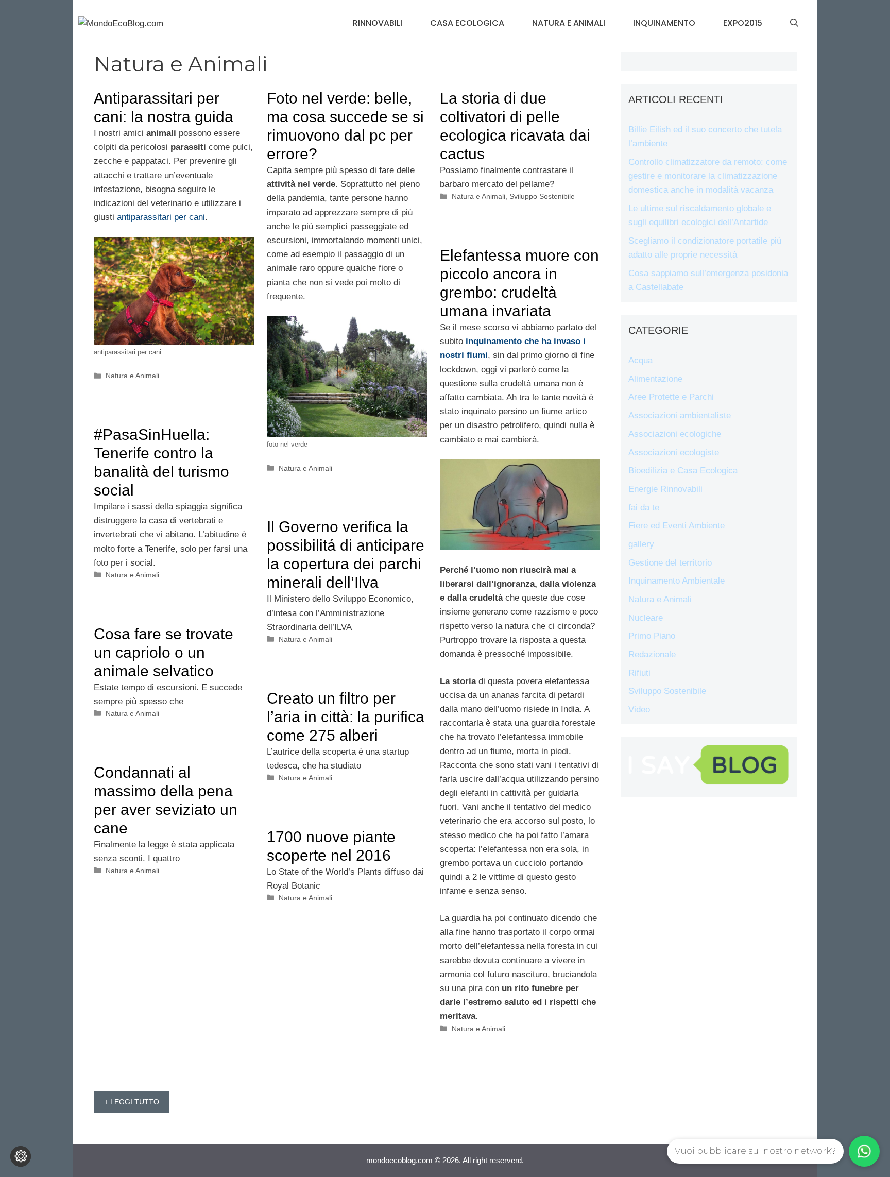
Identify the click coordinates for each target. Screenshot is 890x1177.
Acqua (640, 360)
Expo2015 (742, 23)
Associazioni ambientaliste (679, 415)
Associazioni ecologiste (673, 452)
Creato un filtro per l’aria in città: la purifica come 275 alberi (345, 717)
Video (639, 709)
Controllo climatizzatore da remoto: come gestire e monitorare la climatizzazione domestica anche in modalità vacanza (707, 176)
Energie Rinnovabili (665, 489)
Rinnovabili (377, 23)
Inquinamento (664, 23)
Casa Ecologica (467, 23)
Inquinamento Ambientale (676, 581)
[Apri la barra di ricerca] (794, 23)
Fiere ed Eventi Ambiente (676, 526)
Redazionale (652, 654)
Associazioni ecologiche (674, 434)
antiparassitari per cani (161, 217)
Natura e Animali (568, 23)
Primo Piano (651, 636)
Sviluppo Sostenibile (542, 196)
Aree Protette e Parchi (671, 397)
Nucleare (645, 618)
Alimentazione (655, 379)
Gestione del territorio (670, 563)
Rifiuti (639, 673)
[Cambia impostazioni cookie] (20, 1156)
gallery (641, 544)
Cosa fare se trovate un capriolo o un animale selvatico (163, 652)
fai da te (643, 508)
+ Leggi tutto (131, 1102)
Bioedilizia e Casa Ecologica (683, 470)
